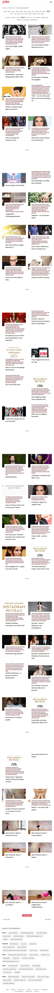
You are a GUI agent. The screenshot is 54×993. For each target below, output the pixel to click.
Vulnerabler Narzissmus (8, 983)
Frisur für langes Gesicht (9, 947)
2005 (42, 14)
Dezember (34, 20)
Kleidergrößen (6, 958)
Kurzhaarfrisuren (14, 943)
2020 (29, 11)
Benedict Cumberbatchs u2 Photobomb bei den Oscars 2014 (40, 656)
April (23, 17)
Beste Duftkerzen (7, 980)
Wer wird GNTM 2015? (12, 384)
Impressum (36, 989)
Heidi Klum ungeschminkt (14, 653)
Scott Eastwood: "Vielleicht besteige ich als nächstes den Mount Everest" (15, 537)
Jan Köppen (17, 972)
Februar (13, 17)
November (26, 20)
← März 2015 (6, 919)
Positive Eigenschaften (13, 976)
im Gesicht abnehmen (18, 936)
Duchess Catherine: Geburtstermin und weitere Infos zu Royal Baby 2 (41, 321)
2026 (5, 11)
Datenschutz (21, 989)
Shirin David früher (25, 965)
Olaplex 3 (5, 939)
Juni (30, 17)
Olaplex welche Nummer (16, 939)
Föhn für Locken (33, 950)
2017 (40, 11)
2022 (21, 11)
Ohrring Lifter (16, 958)
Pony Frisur (23, 943)
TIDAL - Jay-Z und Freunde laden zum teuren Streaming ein (41, 98)
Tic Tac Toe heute (7, 972)
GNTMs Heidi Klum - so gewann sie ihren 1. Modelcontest (13, 675)
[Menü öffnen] (50, 2)
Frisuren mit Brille (22, 947)
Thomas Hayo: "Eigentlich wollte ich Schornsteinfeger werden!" (14, 779)
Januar (8, 17)
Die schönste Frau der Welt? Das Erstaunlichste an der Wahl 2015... (14, 338)
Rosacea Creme (6, 936)
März (18, 17)
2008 (34, 14)
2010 (26, 14)
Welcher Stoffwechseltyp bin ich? (34, 936)
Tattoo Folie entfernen (41, 932)
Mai (27, 17)
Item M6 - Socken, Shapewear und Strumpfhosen (38, 625)
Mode (4, 954)
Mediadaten (44, 989)
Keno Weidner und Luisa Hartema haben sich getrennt (40, 688)
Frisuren (5, 943)
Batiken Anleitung (33, 954)
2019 (33, 11)
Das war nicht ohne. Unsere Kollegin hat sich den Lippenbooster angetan (39, 498)
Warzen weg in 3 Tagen (43, 976)
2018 (36, 11)
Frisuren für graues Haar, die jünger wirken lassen (15, 950)
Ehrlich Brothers (36, 965)
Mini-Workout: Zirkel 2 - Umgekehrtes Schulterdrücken (40, 905)
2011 (22, 14)
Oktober (19, 20)
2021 (25, 11)
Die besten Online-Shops (28, 958)
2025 (9, 11)
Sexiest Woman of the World (14, 185)
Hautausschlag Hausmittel (27, 932)
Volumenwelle (32, 943)
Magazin (13, 989)
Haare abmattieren (13, 932)
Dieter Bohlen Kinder (41, 969)
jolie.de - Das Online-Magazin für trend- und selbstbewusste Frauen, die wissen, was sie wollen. (5, 2)
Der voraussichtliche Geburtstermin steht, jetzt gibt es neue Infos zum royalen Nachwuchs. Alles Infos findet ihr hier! (40, 313)
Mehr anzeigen (27, 915)
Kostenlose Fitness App (19, 980)
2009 (30, 14)
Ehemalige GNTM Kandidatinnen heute (17, 954)
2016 (44, 11)
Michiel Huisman (11, 477)
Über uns (37, 991)
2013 (15, 14)
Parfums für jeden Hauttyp (40, 277)
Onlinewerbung (19, 991)
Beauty (4, 932)
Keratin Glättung (44, 950)
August (38, 17)
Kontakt (29, 989)
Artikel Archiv (28, 991)
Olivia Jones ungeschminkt (9, 969)
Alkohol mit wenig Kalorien (28, 976)
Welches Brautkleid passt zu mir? (11, 961)
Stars (4, 965)
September (44, 17)
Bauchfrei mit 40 (45, 954)
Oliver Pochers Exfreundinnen (26, 969)
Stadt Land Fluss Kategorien (35, 980)
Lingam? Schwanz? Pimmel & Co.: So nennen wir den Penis (15, 811)
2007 (38, 14)
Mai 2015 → (48, 919)
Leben (4, 976)
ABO (7, 989)
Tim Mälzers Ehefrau (13, 965)
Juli (34, 17)
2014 (11, 14)
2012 (19, 14)
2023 (17, 11)
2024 (13, 11)
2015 (48, 11)
